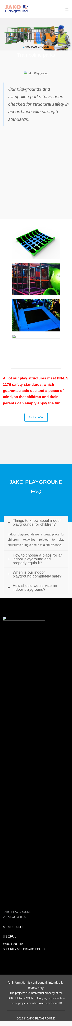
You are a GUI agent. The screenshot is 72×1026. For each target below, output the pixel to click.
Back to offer (36, 417)
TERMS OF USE (13, 944)
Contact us (36, 455)
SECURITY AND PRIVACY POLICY (24, 949)
